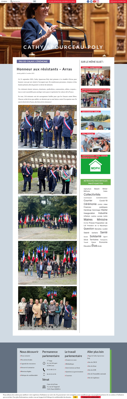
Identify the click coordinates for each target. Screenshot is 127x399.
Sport (105, 237)
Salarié (86, 233)
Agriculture (87, 189)
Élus (94, 245)
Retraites (98, 229)
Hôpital (104, 210)
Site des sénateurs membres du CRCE (61, 1)
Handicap (87, 210)
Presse (92, 223)
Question (89, 228)
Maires (88, 219)
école (100, 246)
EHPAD (100, 204)
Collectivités (92, 194)
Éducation (87, 246)
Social (86, 237)
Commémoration (101, 198)
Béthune (87, 191)
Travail (86, 242)
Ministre (102, 219)
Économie (103, 242)
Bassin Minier (100, 189)
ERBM (105, 204)
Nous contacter (119, 1)
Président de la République (97, 225)
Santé (103, 232)
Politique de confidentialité (90, 397)
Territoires (94, 240)
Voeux (93, 242)
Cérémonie (90, 203)
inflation (87, 216)
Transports (103, 240)
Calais (105, 191)
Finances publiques (95, 207)
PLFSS (86, 223)
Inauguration (89, 213)
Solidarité (95, 236)
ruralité (104, 229)
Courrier (88, 200)
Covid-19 (103, 200)
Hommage (96, 210)
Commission (88, 198)
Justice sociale (96, 216)
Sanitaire (95, 233)
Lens (105, 216)
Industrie (102, 213)
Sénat (86, 240)
